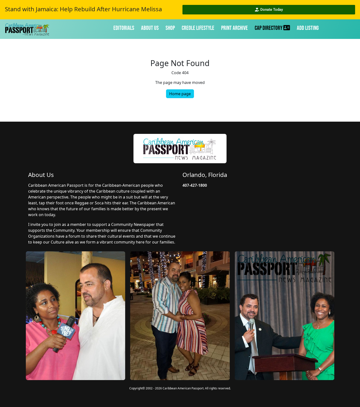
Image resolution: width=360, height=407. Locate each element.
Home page (180, 93)
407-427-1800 (194, 185)
